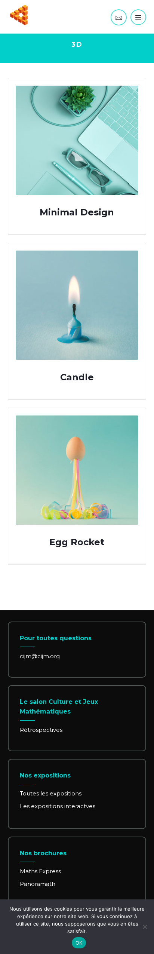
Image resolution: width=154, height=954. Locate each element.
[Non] (144, 926)
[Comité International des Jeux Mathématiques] (19, 15)
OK (79, 943)
